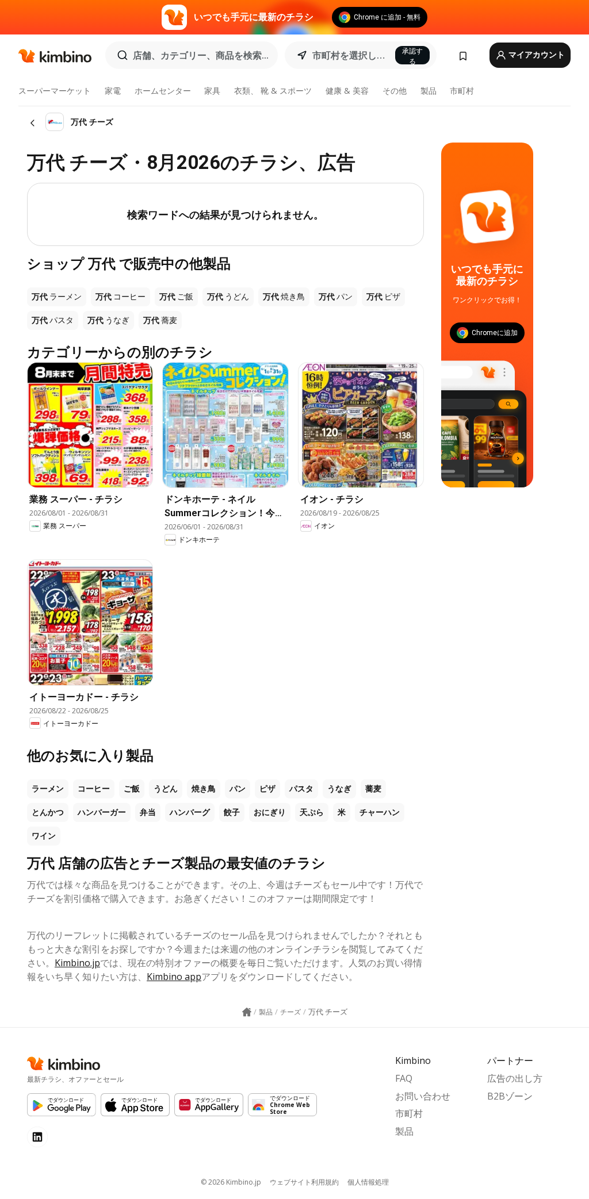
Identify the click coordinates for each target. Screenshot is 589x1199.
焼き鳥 (204, 788)
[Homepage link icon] (246, 1012)
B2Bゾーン (510, 1096)
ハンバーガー (102, 812)
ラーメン (48, 788)
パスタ (301, 788)
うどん (166, 788)
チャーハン (379, 812)
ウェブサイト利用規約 (304, 1182)
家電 (113, 90)
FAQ (403, 1078)
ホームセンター (163, 90)
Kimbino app (174, 976)
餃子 (232, 812)
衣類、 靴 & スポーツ (273, 90)
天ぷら (312, 812)
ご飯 (132, 788)
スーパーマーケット (54, 90)
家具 (212, 90)
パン (238, 788)
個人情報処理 (368, 1182)
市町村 (462, 90)
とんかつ (48, 812)
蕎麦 (373, 788)
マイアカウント (536, 54)
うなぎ (339, 788)
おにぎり (270, 812)
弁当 (148, 812)
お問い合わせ (422, 1096)
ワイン (44, 835)
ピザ (267, 788)
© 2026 (231, 1182)
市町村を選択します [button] (350, 55)
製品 (428, 90)
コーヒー (94, 788)
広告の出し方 (514, 1078)
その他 (395, 90)
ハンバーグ (190, 812)
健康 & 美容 (347, 90)
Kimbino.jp (77, 962)
